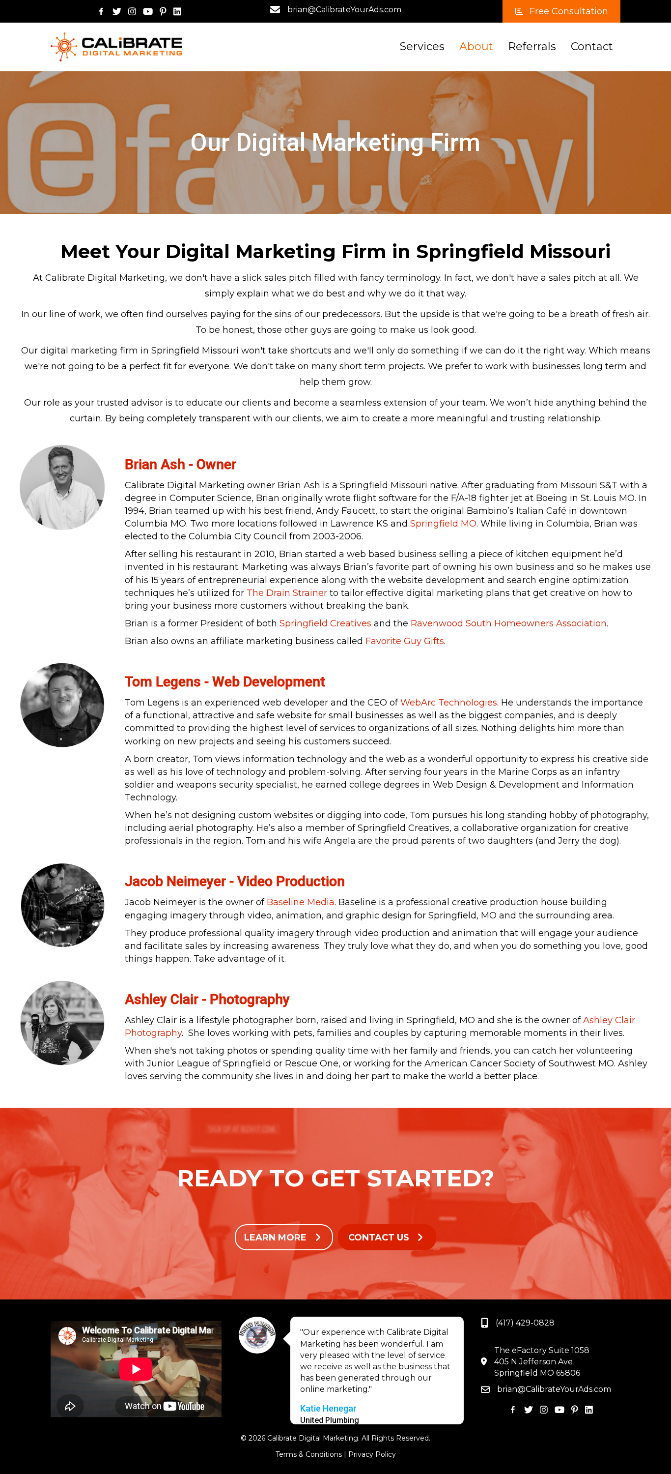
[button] (561, 11)
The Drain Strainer (287, 593)
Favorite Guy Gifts (404, 641)
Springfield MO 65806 (537, 1373)
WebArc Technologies (448, 702)
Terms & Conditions (309, 1454)
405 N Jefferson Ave (533, 1361)
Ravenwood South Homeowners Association (509, 623)
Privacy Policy (372, 1454)
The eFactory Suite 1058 (541, 1350)
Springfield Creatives (325, 623)
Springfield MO (443, 523)
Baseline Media (301, 902)
